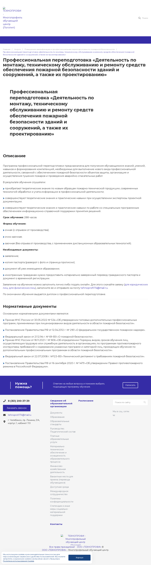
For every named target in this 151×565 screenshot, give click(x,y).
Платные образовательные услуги (59, 439)
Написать (130, 385)
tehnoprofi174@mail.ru (94, 288)
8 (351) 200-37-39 (18, 401)
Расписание (85, 400)
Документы (56, 412)
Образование (57, 417)
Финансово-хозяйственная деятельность (58, 469)
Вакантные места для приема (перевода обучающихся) (61, 479)
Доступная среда (59, 487)
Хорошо (79, 557)
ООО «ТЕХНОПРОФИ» (89, 547)
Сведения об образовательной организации (61, 403)
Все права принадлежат (62, 547)
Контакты (56, 524)
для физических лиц (22, 288)
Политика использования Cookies (18, 561)
